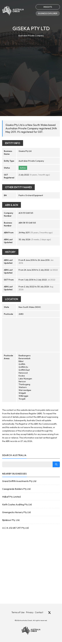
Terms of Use (18, 612)
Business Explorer (47, 13)
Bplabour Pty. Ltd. (11, 520)
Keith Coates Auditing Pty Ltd (17, 504)
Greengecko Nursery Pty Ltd (16, 512)
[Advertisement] (31, 70)
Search (56, 464)
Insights (48, 7)
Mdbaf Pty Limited (11, 496)
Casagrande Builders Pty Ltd (16, 488)
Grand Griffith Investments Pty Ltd (19, 481)
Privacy (29, 612)
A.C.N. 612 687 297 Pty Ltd (15, 527)
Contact (39, 612)
